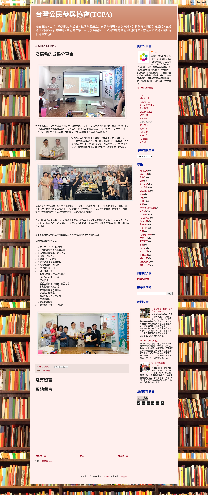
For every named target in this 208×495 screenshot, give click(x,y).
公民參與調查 (146, 112)
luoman (107, 476)
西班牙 (143, 248)
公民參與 (144, 187)
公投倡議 (144, 108)
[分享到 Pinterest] (66, 367)
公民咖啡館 (145, 191)
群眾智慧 (144, 241)
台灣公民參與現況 (148, 208)
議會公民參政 (146, 122)
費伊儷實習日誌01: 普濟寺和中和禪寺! (161, 310)
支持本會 (144, 135)
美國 (142, 231)
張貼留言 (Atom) (49, 461)
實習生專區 (145, 129)
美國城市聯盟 (146, 235)
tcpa (155, 52)
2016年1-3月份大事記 (149, 341)
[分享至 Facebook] (64, 367)
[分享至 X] (61, 367)
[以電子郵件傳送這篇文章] (55, 367)
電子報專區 (145, 125)
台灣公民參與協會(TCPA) (73, 14)
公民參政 (144, 184)
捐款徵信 (144, 139)
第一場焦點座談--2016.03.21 (158, 364)
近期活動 (144, 255)
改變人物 (144, 115)
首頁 (82, 456)
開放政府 (144, 258)
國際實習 (46, 371)
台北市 (143, 201)
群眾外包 (144, 238)
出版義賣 (144, 132)
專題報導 (144, 214)
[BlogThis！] (58, 367)
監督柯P (143, 118)
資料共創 (144, 251)
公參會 (143, 177)
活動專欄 (144, 221)
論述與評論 (145, 102)
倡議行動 (144, 174)
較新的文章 (41, 456)
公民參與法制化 (147, 105)
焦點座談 (144, 224)
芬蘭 (142, 245)
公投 (142, 181)
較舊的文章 (123, 456)
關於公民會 (145, 98)
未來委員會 (145, 218)
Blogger (124, 476)
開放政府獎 (145, 262)
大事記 (143, 142)
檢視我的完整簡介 (145, 88)
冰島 (142, 194)
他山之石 (144, 171)
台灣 (142, 204)
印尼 (142, 198)
